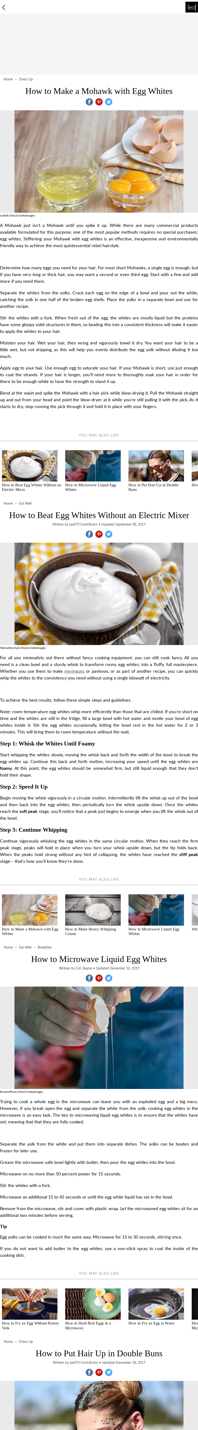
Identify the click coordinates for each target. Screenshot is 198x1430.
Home (8, 79)
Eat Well (25, 503)
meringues (74, 671)
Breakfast (45, 947)
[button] (89, 101)
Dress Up (26, 79)
